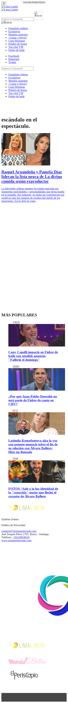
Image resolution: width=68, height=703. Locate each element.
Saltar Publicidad (34, 2)
